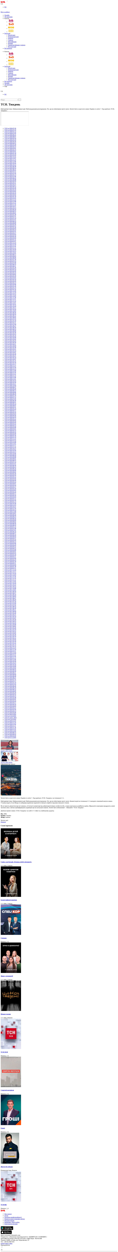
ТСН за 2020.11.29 (10, 372)
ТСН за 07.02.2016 (10, 719)
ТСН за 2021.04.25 (10, 341)
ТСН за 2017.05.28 (10, 613)
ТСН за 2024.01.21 (10, 239)
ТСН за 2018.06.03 (10, 536)
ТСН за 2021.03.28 (10, 347)
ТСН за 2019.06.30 (10, 465)
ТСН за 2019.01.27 (10, 498)
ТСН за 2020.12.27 (10, 365)
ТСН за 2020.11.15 (10, 375)
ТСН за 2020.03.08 (10, 427)
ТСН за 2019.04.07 (10, 483)
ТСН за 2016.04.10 (10, 704)
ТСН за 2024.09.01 (10, 213)
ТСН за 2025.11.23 (10, 160)
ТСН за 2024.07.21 (10, 216)
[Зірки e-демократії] (59, 958)
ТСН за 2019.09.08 (10, 457)
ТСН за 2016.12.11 (10, 651)
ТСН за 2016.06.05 (10, 691)
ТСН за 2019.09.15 (10, 732)
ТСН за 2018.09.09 (10, 520)
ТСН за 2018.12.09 (10, 512)
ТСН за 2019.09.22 (10, 734)
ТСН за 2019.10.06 (10, 453)
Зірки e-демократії (7, 976)
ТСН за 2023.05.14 (10, 269)
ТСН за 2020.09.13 (10, 390)
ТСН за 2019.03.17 (10, 487)
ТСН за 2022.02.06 (10, 284)
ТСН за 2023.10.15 (10, 251)
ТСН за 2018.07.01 (10, 530)
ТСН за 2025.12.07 (10, 158)
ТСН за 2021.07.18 (10, 321)
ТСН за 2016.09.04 (10, 674)
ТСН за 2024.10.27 (10, 206)
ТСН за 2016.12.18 (10, 649)
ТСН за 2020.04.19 (10, 417)
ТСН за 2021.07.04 (10, 324)
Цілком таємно (6, 1014)
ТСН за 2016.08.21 (10, 678)
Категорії (7, 33)
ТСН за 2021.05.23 (10, 334)
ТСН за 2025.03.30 (10, 188)
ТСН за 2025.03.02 (10, 191)
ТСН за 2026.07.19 (10, 130)
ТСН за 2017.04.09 (10, 624)
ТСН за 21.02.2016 (10, 716)
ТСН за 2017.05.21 (10, 614)
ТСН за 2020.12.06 (10, 370)
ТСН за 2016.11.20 (10, 656)
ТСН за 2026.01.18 (10, 153)
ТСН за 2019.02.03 (10, 497)
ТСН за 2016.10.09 (10, 666)
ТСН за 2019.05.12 (10, 477)
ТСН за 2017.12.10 (10, 573)
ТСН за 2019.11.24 (10, 722)
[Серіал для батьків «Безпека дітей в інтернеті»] (59, 843)
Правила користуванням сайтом (14, 1219)
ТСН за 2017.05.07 (10, 618)
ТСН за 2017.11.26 (10, 576)
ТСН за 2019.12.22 (10, 439)
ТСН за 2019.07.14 (10, 462)
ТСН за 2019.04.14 (10, 482)
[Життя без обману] (59, 1148)
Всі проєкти (8, 48)
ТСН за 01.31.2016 (10, 737)
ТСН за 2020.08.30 (10, 394)
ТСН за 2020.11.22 (10, 374)
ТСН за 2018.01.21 (10, 568)
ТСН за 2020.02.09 (10, 434)
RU (5, 7)
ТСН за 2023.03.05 (10, 278)
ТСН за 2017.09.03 (10, 596)
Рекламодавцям (9, 1220)
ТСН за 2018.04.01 (10, 551)
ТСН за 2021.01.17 (10, 364)
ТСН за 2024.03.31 (10, 231)
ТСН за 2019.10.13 (10, 452)
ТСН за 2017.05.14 (10, 616)
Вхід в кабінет (5, 12)
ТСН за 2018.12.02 (10, 731)
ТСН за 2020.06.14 (10, 404)
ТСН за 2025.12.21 (10, 156)
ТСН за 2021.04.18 (10, 342)
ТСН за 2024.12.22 (10, 199)
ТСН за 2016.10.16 (10, 664)
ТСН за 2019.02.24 (10, 492)
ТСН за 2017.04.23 (10, 621)
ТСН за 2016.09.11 (10, 673)
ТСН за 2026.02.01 (10, 151)
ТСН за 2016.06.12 (10, 689)
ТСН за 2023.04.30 (10, 271)
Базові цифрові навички (9, 900)
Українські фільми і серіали (16, 45)
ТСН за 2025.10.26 (10, 163)
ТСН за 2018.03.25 (10, 553)
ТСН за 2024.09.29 (10, 209)
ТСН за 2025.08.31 (10, 170)
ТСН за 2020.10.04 (10, 385)
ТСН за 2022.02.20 (10, 281)
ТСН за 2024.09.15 (10, 211)
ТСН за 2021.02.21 (10, 356)
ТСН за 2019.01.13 (10, 502)
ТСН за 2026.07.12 (10, 131)
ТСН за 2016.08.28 (10, 676)
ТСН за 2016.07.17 (10, 681)
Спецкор (4, 938)
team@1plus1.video (6, 1243)
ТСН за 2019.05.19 (10, 475)
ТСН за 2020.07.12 (10, 397)
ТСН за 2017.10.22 (10, 585)
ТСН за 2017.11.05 (10, 581)
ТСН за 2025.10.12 (10, 165)
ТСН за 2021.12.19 (10, 292)
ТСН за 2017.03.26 (10, 628)
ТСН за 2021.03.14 (10, 351)
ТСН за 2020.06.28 (10, 400)
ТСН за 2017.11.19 (10, 578)
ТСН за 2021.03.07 (10, 352)
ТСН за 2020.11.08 (10, 377)
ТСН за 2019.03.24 (10, 485)
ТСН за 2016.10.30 (10, 661)
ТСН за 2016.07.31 (10, 679)
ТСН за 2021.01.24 (10, 362)
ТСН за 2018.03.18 (10, 555)
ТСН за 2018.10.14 (10, 510)
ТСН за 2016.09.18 (10, 671)
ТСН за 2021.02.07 (10, 359)
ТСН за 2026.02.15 (10, 150)
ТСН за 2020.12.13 (10, 369)
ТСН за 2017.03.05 (10, 633)
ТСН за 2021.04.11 (10, 344)
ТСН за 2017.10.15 (10, 586)
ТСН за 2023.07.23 (10, 261)
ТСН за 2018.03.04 (10, 558)
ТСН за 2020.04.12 (10, 419)
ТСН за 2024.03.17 (10, 233)
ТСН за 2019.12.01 (10, 444)
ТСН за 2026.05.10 (10, 140)
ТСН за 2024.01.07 (10, 241)
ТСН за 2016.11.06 (10, 659)
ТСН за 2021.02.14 (10, 357)
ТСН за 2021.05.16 (10, 336)
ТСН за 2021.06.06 (10, 331)
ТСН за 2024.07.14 (10, 218)
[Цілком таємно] (59, 995)
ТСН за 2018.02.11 (10, 563)
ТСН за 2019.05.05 (10, 478)
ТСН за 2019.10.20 (10, 450)
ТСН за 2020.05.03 (10, 414)
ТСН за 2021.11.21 (10, 299)
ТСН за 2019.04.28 (10, 480)
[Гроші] (59, 1110)
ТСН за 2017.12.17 (10, 571)
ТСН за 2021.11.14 (10, 301)
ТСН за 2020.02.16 (10, 432)
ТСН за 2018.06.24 (10, 531)
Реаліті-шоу (11, 35)
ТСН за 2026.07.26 (10, 128)
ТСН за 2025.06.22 (10, 178)
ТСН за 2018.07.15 (10, 527)
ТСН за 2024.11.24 (10, 203)
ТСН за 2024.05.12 (10, 226)
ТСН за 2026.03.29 (10, 145)
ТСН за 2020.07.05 (10, 399)
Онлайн (6, 15)
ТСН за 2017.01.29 (10, 641)
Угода (6, 1215)
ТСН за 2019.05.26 (10, 473)
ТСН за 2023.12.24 (10, 243)
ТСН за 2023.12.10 (10, 244)
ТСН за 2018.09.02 (10, 522)
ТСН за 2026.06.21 (10, 135)
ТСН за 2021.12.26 (10, 291)
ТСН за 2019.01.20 (10, 500)
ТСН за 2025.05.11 (10, 183)
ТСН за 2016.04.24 (10, 701)
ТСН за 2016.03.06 (10, 712)
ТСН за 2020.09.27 (10, 387)
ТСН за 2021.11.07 (10, 302)
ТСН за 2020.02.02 (10, 736)
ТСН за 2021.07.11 (10, 322)
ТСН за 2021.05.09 (10, 337)
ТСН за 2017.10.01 (10, 590)
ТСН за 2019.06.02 (10, 472)
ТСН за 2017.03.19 (10, 629)
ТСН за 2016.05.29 (10, 693)
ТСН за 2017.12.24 (10, 570)
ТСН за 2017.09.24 (10, 591)
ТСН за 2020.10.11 (10, 384)
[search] (1, 89)
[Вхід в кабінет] (1, 10)
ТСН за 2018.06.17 (10, 533)
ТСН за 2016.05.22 (10, 694)
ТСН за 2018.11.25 (10, 729)
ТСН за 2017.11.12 (10, 580)
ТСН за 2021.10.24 (10, 306)
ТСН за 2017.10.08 (10, 588)
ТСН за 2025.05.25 (10, 181)
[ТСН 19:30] (59, 1034)
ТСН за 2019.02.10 (10, 495)
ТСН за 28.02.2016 (10, 714)
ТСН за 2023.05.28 (10, 268)
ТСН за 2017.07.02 (10, 605)
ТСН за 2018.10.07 (10, 513)
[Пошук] (19, 100)
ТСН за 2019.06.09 (10, 470)
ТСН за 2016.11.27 (10, 654)
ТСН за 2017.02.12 (10, 638)
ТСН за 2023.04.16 (10, 273)
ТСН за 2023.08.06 (10, 258)
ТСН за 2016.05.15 (10, 696)
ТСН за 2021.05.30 (10, 332)
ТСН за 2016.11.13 (10, 658)
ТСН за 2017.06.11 (10, 610)
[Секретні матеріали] (59, 1072)
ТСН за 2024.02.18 (10, 236)
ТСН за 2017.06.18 (10, 608)
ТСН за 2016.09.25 (10, 669)
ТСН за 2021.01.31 (10, 361)
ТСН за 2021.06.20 (10, 327)
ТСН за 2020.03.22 (10, 424)
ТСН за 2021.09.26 (10, 312)
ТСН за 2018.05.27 (10, 538)
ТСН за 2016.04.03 (10, 706)
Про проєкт (8, 1214)
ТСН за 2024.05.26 (10, 224)
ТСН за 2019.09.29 (10, 455)
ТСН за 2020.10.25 (10, 380)
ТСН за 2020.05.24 (10, 409)
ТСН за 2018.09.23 (10, 517)
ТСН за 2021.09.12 (10, 316)
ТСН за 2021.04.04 (10, 346)
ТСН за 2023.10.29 (10, 249)
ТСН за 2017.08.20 (10, 600)
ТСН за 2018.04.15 (10, 548)
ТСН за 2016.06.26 (10, 686)
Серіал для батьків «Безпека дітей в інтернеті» (16, 862)
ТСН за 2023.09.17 (10, 254)
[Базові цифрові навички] (59, 881)
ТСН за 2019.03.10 (10, 488)
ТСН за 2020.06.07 (10, 405)
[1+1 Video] (6, 2)
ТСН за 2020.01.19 (10, 437)
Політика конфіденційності (13, 1217)
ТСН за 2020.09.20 (10, 389)
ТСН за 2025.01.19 (10, 196)
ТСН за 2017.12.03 (10, 575)
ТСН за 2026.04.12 (10, 143)
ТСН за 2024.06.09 (10, 223)
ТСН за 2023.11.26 (10, 246)
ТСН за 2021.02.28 (10, 354)
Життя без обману (7, 1167)
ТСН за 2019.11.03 (10, 721)
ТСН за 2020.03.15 (10, 425)
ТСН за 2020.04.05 (10, 420)
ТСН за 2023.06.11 (10, 266)
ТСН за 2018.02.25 (10, 560)
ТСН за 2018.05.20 (10, 540)
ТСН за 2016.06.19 (10, 688)
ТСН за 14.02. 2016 (10, 717)
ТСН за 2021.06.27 (10, 326)
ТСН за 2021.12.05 (10, 296)
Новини (10, 38)
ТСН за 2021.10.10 (10, 309)
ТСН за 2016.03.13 (10, 711)
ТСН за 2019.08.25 (10, 460)
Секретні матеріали (7, 1090)
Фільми (10, 43)
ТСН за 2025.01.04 (10, 155)
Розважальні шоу (13, 37)
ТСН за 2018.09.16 (10, 518)
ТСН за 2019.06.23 (10, 467)
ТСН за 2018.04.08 (10, 550)
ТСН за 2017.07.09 (10, 603)
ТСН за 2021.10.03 (10, 311)
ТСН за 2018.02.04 (10, 565)
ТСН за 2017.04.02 (10, 626)
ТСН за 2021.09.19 (10, 314)
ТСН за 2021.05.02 (10, 339)
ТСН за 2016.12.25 (10, 648)
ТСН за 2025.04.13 (10, 186)
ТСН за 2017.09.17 (10, 593)
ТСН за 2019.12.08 (10, 442)
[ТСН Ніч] (59, 1186)
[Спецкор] (59, 919)
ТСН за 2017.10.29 (10, 583)
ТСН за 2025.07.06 (10, 176)
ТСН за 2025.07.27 (10, 171)
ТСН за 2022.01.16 (10, 289)
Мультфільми (12, 42)
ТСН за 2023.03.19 (10, 276)
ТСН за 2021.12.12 (10, 294)
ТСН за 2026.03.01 (10, 148)
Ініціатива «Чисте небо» (12, 1222)
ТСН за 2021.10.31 (10, 304)
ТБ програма (8, 17)
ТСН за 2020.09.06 (10, 392)
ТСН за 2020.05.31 (10, 407)
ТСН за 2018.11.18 (10, 727)
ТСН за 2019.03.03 (10, 490)
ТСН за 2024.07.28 (10, 214)
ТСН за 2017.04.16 (10, 623)
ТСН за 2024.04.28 (10, 228)
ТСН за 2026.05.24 (10, 138)
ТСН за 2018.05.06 (10, 543)
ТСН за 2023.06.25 (10, 264)
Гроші (3, 1128)
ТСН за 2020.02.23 (10, 430)
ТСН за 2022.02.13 (10, 282)
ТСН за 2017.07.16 (10, 601)
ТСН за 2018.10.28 (10, 503)
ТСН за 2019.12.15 (10, 440)
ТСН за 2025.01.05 (10, 198)
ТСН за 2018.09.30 (10, 515)
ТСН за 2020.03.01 (10, 429)
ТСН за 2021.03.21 (10, 349)
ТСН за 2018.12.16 (10, 508)
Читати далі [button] (4, 820)
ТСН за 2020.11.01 (10, 379)
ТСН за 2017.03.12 (10, 631)
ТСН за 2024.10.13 (10, 208)
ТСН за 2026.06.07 (10, 136)
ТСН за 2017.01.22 (10, 643)
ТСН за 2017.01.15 (10, 644)
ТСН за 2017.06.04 (10, 611)
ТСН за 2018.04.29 (10, 545)
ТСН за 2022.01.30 (10, 286)
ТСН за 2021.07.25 (10, 319)
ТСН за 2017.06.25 (10, 606)
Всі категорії (12, 46)
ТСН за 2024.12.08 (10, 201)
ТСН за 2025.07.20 (10, 173)
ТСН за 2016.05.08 (10, 697)
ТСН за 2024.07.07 (10, 219)
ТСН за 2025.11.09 (10, 161)
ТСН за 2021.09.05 (10, 317)
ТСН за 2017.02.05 (10, 639)
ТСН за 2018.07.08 (10, 528)
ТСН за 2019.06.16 (10, 468)
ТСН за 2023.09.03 (10, 256)
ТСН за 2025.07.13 (10, 175)
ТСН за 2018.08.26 (10, 523)
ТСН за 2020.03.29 (10, 422)
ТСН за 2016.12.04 (10, 653)
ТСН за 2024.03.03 (10, 234)
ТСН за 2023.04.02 (10, 274)
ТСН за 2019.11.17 (10, 445)
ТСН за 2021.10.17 (10, 307)
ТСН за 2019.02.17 (10, 493)
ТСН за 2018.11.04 (10, 724)
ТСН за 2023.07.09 (10, 263)
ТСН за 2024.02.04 (10, 238)
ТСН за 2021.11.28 (10, 297)
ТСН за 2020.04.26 (10, 415)
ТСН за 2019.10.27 (10, 448)
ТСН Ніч (4, 1205)
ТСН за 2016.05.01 (10, 699)
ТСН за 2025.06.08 (10, 180)
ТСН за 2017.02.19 (10, 636)
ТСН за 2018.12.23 (10, 505)
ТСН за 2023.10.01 (10, 253)
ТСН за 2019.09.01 (10, 458)
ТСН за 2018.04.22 (10, 546)
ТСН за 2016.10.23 (10, 663)
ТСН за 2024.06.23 (10, 221)
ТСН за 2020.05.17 (10, 410)
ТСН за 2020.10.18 (10, 382)
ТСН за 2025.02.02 (10, 195)
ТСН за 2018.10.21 (10, 507)
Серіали (10, 40)
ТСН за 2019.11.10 (10, 447)
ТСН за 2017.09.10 (10, 595)
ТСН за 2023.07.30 (10, 259)
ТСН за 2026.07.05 (10, 133)
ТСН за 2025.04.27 (10, 185)
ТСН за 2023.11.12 (10, 248)
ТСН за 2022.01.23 (10, 287)
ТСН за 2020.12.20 (10, 367)
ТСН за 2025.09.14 (10, 168)
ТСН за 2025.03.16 (10, 190)
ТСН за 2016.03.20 (10, 709)
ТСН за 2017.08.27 (10, 598)
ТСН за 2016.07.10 (10, 683)
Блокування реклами (11, 1224)
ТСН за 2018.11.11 (10, 726)
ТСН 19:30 (4, 1052)
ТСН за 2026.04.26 (10, 141)
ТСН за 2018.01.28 (10, 566)
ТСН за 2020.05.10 (10, 412)
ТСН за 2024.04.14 (10, 229)
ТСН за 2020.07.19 (10, 395)
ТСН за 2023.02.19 (10, 279)
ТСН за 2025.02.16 (10, 193)
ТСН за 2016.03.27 (10, 707)
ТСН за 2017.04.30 (10, 619)
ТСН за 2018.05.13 (10, 541)
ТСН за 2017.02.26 (10, 634)
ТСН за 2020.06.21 (10, 402)
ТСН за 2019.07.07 (10, 463)
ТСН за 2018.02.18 (10, 561)
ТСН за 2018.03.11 (10, 556)
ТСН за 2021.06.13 (10, 329)
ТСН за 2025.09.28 (10, 166)
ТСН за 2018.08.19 (10, 525)
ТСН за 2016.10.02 (10, 668)
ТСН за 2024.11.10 (10, 204)
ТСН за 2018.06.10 (10, 535)
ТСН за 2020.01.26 (10, 435)
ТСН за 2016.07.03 (10, 684)
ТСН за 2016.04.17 (10, 702)
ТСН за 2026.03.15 (10, 146)
